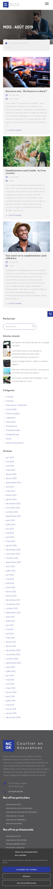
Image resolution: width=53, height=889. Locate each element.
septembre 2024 (13, 482)
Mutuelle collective (15, 847)
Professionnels (12, 434)
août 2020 (10, 667)
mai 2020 (10, 679)
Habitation (11, 418)
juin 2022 (10, 575)
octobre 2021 (12, 608)
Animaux (10, 401)
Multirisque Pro (13, 836)
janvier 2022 (11, 596)
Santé (8, 438)
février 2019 (11, 709)
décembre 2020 (13, 650)
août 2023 (10, 520)
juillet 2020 (11, 671)
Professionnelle (13, 430)
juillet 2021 (10, 621)
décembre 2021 (13, 600)
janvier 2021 (11, 646)
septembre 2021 (13, 612)
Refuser (26, 876)
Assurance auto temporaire (19, 808)
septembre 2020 (13, 663)
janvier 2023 (11, 545)
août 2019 (10, 696)
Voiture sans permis (14, 443)
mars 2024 (10, 491)
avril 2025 (10, 466)
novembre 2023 (13, 508)
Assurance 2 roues (15, 816)
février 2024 (11, 495)
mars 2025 (10, 470)
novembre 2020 (13, 654)
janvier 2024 (11, 499)
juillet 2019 (10, 700)
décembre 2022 (13, 549)
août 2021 (10, 617)
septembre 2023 (13, 516)
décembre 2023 (13, 503)
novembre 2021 (13, 604)
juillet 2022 (10, 570)
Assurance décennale (16, 840)
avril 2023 (10, 537)
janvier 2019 (11, 713)
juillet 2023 (10, 524)
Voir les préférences (26, 883)
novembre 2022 (13, 554)
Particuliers (11, 422)
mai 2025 (10, 461)
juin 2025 (10, 457)
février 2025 (11, 474)
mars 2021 (10, 638)
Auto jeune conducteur (16, 405)
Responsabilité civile (15, 844)
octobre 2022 (12, 558)
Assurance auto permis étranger (21, 812)
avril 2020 (10, 684)
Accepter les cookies (26, 869)
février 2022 (11, 591)
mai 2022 (10, 579)
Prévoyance (11, 426)
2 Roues (9, 397)
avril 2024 (10, 487)
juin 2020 (10, 675)
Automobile (11, 409)
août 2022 (10, 566)
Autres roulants (12, 413)
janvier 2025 (11, 478)
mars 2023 (10, 541)
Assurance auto (13, 804)
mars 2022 (10, 587)
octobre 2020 (12, 658)
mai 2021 (10, 629)
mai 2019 (10, 705)
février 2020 (11, 692)
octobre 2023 (12, 512)
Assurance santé (14, 823)
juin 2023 (10, 529)
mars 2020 (10, 688)
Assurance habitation (16, 819)
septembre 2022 (13, 562)
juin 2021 (9, 625)
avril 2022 (10, 583)
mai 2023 (10, 533)
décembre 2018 (13, 717)
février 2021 (11, 642)
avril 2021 (10, 633)
